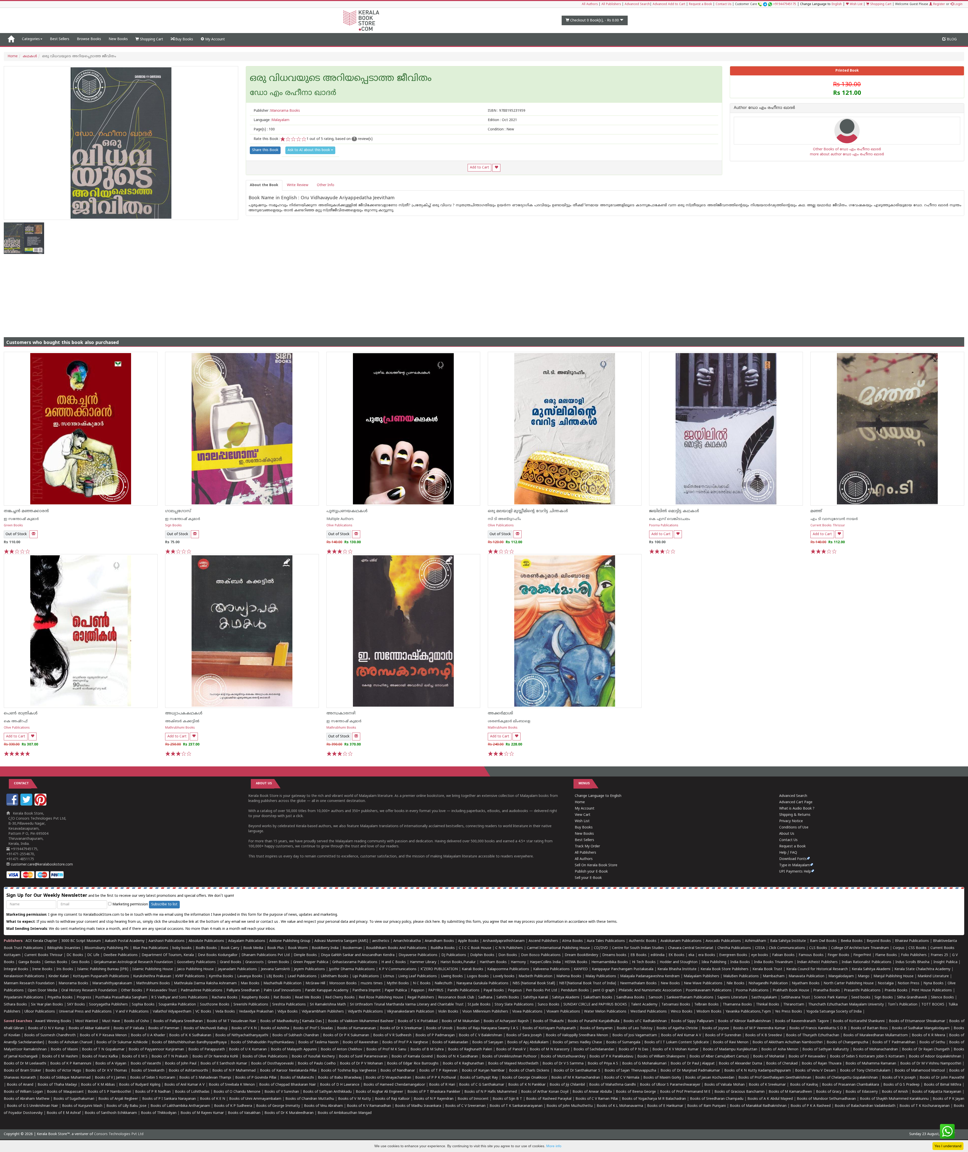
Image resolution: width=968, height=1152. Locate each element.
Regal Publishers (420, 997)
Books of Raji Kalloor (392, 1099)
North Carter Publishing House (849, 983)
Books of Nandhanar (397, 1071)
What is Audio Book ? (796, 809)
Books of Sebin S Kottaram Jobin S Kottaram (867, 1056)
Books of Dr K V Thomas (106, 1071)
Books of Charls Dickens (529, 1071)
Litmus (388, 976)
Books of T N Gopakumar (103, 1049)
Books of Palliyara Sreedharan (178, 1021)
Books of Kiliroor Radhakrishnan (744, 1021)
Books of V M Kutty (354, 1099)
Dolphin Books (482, 955)
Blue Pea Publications (150, 948)
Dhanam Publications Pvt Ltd (265, 955)
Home (13, 56)
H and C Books (393, 962)
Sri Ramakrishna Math (328, 1004)
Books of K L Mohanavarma (620, 1106)
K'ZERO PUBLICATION (439, 969)
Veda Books (225, 1012)
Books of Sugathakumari (73, 1099)
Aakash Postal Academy (125, 941)
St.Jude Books (479, 1004)
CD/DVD (601, 948)
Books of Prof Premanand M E (685, 1092)
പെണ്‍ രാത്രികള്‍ (21, 713)
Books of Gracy (828, 1092)
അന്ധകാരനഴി (340, 713)
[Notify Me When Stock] (33, 534)
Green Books (13, 526)
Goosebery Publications (196, 962)
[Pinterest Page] (41, 804)
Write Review (297, 185)
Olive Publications (339, 526)
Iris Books (64, 969)
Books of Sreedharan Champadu (716, 1099)
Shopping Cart (880, 4)
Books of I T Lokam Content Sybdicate (676, 1042)
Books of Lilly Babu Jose (126, 1106)
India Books (740, 962)
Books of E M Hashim (60, 1056)
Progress (84, 997)
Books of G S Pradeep (901, 1085)
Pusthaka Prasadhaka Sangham (121, 997)
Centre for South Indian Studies (638, 948)
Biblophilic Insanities (63, 948)
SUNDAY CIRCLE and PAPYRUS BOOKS (595, 1004)
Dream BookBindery (581, 955)
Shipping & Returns (794, 815)
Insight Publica (945, 962)
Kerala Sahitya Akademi (871, 969)
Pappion (417, 990)
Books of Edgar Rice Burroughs (412, 1063)
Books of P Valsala (128, 1028)
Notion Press (908, 983)
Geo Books (80, 962)
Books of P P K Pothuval (435, 1078)
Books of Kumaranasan (356, 1028)
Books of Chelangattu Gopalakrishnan (846, 1078)
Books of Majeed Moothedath (513, 1063)
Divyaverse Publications (418, 955)
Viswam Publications (563, 1012)
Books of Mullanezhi (297, 1078)
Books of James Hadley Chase (577, 1042)
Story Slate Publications (514, 1004)
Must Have (111, 1021)
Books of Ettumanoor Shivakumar (917, 1021)
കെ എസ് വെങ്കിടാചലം (669, 519)
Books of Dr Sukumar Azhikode (122, 1042)
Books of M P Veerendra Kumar (759, 1028)
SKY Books (76, 1004)
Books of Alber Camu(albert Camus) (719, 1056)
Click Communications (787, 948)
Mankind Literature (933, 976)
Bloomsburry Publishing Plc (106, 948)
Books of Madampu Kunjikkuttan (730, 1049)
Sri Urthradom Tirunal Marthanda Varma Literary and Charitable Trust (407, 1004)
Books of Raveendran (360, 1042)
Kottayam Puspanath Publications (101, 976)
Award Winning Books (53, 1021)
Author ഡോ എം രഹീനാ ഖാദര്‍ (764, 108)
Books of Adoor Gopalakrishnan (935, 1056)
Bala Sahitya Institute (788, 941)
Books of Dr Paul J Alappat (692, 1063)
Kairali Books (472, 969)
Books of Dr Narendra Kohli (215, 1056)
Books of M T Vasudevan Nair (231, 1021)
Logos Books (478, 976)
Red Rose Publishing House (381, 997)
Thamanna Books (737, 1004)
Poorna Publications (663, 526)
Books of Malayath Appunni (293, 1049)
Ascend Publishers (543, 941)
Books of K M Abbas (98, 1085)
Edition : (502, 120)
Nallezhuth (443, 983)
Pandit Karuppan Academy (326, 990)
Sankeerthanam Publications (690, 997)
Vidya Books (288, 1012)
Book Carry (230, 948)
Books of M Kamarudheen (790, 1092)
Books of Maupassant (65, 1092)
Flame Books (886, 955)
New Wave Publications (703, 983)
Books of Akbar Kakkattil (89, 1028)
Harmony (518, 962)
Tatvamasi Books (675, 1004)
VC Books (203, 1012)
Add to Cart (479, 167)
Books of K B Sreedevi (763, 1035)
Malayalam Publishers (701, 976)
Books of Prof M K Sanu (386, 1049)
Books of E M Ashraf (64, 1113)
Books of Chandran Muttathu (309, 1099)
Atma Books (572, 941)
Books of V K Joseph (899, 1078)
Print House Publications (932, 990)
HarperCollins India (545, 962)
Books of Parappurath (206, 1049)
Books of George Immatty (278, 1106)
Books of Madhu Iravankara (418, 1106)
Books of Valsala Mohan (724, 1085)
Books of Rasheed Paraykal (548, 1099)
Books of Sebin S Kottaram (152, 1078)
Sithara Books (15, 1004)
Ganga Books (29, 962)
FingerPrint (862, 955)
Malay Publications (600, 976)
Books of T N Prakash (170, 1056)
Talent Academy (644, 1004)
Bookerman (352, 948)
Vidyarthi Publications (365, 1012)
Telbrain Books (706, 1004)
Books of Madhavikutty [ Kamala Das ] (292, 1021)
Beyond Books (879, 941)
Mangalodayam (841, 976)
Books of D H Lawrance (339, 1085)
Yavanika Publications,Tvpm (748, 1012)
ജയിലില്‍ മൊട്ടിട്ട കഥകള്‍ (674, 511)
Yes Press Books (788, 1012)
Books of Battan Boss (869, 1028)
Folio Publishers (914, 955)
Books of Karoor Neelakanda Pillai (288, 1071)
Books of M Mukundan (460, 1021)
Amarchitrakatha (407, 941)
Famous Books (811, 955)
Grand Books (230, 962)
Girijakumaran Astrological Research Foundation (133, 962)
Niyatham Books (806, 983)
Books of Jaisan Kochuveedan (709, 1078)
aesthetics (380, 941)
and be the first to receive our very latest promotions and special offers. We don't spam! (120, 896)
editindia (657, 955)
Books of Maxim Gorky (662, 1078)
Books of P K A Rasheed (811, 1106)
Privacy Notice (791, 821)
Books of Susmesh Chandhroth (50, 1035)
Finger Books (838, 955)
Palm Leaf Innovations (282, 990)
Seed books (860, 997)
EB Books (638, 955)
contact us (269, 922)
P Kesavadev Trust (161, 990)
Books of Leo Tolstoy (634, 1028)
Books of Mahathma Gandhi (612, 1085)
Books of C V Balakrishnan (480, 1035)
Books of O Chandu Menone (237, 1092)
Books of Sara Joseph (524, 1035)
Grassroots (254, 962)
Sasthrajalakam (764, 997)
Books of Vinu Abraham (323, 1106)
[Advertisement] (484, 291)
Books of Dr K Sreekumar (401, 1028)
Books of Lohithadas (192, 1092)
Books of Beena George (636, 1092)
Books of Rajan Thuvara (821, 1063)
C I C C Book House (475, 948)
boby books (182, 948)
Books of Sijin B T (507, 1099)
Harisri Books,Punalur (458, 962)
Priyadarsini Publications (23, 997)
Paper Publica (396, 990)
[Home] (11, 39)
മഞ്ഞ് (816, 511)
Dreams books (614, 955)
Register (938, 4)
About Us (786, 834)
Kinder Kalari (58, 976)
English (837, 4)
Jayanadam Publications (237, 969)
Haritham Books (493, 962)
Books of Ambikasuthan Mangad (345, 1113)
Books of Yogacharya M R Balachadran (654, 1099)
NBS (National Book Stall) (533, 983)
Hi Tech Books (644, 962)
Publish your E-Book (591, 872)
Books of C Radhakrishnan (645, 1021)
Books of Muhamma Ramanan (870, 1063)
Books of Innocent (473, 1099)
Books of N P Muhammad (234, 1071)
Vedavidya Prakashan (256, 1012)
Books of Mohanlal (768, 1056)
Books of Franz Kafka (100, 1056)
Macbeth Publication (535, 976)
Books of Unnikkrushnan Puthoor (509, 1056)
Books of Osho (136, 1021)
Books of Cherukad (782, 1063)
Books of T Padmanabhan (893, 1042)
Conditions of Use (793, 827)
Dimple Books (305, 955)
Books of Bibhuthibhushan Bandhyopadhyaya (189, 1042)
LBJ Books (275, 976)
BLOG (951, 39)
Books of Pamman (163, 1028)
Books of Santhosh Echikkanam (111, 1113)
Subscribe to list (164, 904)
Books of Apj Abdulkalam (528, 1042)
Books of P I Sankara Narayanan (169, 1099)
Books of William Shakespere (661, 1056)
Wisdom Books (709, 1012)
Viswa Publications (527, 1012)
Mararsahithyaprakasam (112, 983)
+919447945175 (784, 4)
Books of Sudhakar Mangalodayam (921, 1028)
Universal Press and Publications (85, 1012)
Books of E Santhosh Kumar (223, 1063)
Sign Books (173, 526)
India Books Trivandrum (773, 962)
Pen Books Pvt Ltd (541, 990)
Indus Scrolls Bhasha (912, 962)
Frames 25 (939, 955)
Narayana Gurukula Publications (482, 983)
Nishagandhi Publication (768, 983)
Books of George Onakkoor (524, 1078)
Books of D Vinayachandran (388, 1078)
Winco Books (681, 1012)
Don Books (507, 955)
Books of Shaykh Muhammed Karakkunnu (894, 1099)
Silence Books (942, 997)
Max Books (250, 983)
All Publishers (611, 4)
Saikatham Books (597, 997)
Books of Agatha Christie (677, 1028)
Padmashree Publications (201, 990)
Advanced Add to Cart (669, 4)
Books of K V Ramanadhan (369, 1106)
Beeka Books (852, 941)
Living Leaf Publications (417, 976)
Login (957, 4)
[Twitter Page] (27, 804)
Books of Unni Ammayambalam (255, 1099)
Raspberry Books (255, 997)
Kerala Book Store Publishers (724, 969)
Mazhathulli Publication (282, 983)
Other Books (131, 990)
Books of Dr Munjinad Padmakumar (690, 1071)
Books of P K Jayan (948, 1099)
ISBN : (506, 111)
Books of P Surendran (723, 1035)
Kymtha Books (221, 976)
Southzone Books (214, 1004)
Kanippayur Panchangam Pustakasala (622, 969)
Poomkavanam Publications (709, 990)
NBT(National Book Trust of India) (587, 983)
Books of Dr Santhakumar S (577, 1071)
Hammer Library (423, 962)
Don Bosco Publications (541, 955)
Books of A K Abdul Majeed (770, 1099)
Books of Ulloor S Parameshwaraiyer (670, 1085)
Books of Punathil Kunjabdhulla (593, 1021)
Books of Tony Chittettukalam (865, 1071)
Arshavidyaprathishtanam (504, 941)
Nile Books (735, 983)
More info (553, 1146)
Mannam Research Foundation (29, 983)
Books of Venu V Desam (815, 1071)
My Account (214, 39)
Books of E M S (134, 1056)
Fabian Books (783, 955)
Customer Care (765, 4)
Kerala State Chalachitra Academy (922, 969)
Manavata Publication (806, 976)
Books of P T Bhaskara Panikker (433, 1092)
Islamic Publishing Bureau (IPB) (102, 969)
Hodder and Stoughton (679, 962)
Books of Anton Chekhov (341, 1049)
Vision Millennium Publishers (485, 1012)
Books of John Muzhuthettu (570, 1106)
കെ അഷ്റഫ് (15, 721)
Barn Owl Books (823, 941)
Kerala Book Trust (767, 969)
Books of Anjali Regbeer (118, 1099)
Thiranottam (793, 1004)
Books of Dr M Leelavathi (25, 1063)
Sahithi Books (507, 997)
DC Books (75, 955)
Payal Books (493, 990)
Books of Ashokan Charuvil (70, 1042)
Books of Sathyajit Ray (479, 1078)
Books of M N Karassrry (549, 1049)
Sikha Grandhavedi (912, 997)
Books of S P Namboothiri (109, 1092)
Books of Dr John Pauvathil (942, 1078)
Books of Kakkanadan (450, 1042)
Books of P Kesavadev (807, 1056)
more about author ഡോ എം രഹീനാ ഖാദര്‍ (847, 154)
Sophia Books (143, 1004)
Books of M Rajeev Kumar (202, 1113)
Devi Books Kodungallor (217, 955)
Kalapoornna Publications (508, 969)
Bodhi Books (206, 948)
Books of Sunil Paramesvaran (363, 1056)
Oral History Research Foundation (89, 990)
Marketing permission (129, 904)
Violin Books (448, 1012)
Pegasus (515, 990)
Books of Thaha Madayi (57, 1085)
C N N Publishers (509, 948)
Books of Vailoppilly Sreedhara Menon (577, 1035)
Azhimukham (755, 941)
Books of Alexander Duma (740, 1063)
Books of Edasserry (861, 1092)
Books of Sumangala (623, 1042)
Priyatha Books (60, 997)
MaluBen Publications (741, 976)
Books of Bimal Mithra (942, 1085)
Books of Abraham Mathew (26, 1099)
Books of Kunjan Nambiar (483, 1071)
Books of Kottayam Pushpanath (549, 1028)
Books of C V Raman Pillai (597, 1099)
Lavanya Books (249, 976)
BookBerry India (325, 948)
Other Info (325, 185)
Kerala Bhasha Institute (677, 969)
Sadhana (485, 997)
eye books (759, 955)
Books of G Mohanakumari (644, 1063)
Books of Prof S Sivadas (313, 1028)
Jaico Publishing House (195, 969)
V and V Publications (132, 1012)
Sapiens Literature (732, 997)
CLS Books (818, 948)
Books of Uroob (439, 1028)
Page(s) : (264, 129)
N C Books (422, 983)
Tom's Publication (902, 1004)
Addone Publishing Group (289, 941)
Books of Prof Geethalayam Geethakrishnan (774, 1078)
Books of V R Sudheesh (392, 1035)
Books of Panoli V (510, 1049)
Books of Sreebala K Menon (232, 1085)
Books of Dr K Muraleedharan (289, 1113)
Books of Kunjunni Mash (82, 1106)
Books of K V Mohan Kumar (675, 1049)
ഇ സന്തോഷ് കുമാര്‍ (21, 519)
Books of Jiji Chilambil (567, 1085)
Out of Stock (16, 534)
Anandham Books (439, 941)
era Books (706, 955)
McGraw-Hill (315, 983)
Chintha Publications (734, 948)
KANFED (581, 969)
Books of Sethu (932, 1042)
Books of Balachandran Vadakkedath (865, 1106)
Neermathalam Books (638, 983)
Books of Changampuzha (847, 1042)
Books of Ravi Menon (730, 1042)
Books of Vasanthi (146, 1063)
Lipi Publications (365, 976)
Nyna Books (933, 983)
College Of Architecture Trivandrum (860, 948)
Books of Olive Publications (265, 1056)
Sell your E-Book (588, 878)
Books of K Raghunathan (463, 1063)
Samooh (655, 997)
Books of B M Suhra (427, 1049)
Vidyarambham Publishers (323, 1012)
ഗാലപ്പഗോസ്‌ (178, 511)
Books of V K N (244, 1028)
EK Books (676, 955)
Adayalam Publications (246, 941)
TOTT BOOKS (932, 1004)
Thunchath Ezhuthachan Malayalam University (846, 1004)
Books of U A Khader (148, 1035)
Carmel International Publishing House (558, 948)
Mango (863, 976)
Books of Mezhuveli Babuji (205, 1028)
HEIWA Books (576, 962)
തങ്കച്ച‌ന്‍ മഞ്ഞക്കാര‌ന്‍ (26, 511)
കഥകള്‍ (30, 56)
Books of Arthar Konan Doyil (544, 1092)
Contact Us (723, 4)
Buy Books (183, 39)
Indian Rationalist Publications (866, 962)
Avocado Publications (723, 941)
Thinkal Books (767, 1004)
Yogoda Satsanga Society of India (834, 1012)
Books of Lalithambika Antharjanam (180, 1106)
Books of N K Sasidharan (457, 1056)
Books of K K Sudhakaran (190, 1035)
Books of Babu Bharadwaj (339, 1078)
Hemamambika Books (609, 962)
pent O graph (604, 990)
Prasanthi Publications (862, 990)
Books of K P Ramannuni (70, 1063)
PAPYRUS (435, 990)
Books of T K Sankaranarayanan (516, 1106)
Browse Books (89, 39)
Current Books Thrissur (827, 526)
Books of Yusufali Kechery (313, 1056)
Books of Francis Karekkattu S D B (817, 1028)
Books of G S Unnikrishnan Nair (32, 1106)
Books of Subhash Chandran (295, 1035)
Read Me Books (308, 997)
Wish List (855, 4)
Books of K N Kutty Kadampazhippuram (757, 1071)
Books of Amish (895, 1092)
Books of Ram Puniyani (706, 1106)
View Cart (582, 815)
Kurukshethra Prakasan (152, 976)
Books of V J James (110, 1078)
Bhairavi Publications (912, 941)
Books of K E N (212, 1099)
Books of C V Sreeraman (465, 1106)
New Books (118, 39)
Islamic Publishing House (152, 969)
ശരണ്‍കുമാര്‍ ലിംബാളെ (509, 721)
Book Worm (298, 948)
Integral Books (16, 969)
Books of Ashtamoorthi (188, 1071)
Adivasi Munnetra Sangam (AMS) (341, 941)
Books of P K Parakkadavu (611, 1056)
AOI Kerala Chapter (41, 941)
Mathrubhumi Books (180, 728)
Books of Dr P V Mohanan (361, 1063)
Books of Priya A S (603, 1063)
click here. (433, 922)
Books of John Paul (180, 1063)
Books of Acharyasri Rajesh (506, 1021)
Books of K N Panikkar (527, 1085)
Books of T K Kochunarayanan (924, 1106)
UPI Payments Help (795, 872)
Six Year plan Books (47, 1004)
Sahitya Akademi (565, 997)
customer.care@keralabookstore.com (41, 864)
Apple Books (468, 941)
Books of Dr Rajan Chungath (926, 1049)
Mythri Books (398, 983)
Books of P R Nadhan (153, 1092)
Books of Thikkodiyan (158, 1113)
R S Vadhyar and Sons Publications (179, 997)
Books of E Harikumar (665, 1106)
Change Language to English (598, 796)
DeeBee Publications (120, 955)
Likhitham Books (334, 976)
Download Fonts (793, 859)
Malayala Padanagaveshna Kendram (650, 976)
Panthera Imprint (366, 990)
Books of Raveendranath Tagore (802, 1021)
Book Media (253, 948)
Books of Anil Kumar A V (681, 1035)
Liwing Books (452, 976)
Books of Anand (20, 1085)
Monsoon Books (343, 983)
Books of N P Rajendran (433, 1099)
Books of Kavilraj (804, 1085)
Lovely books (504, 976)
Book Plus (275, 948)
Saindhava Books (630, 997)
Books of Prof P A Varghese (405, 1042)
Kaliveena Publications (551, 969)
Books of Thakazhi (548, 1021)
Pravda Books (896, 990)
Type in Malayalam (794, 865)
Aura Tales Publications (606, 941)
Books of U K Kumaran (248, 1049)
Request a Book (700, 4)
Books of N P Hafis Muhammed (490, 1092)
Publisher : (277, 111)
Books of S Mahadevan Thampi (205, 1078)
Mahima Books (568, 976)
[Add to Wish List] (496, 168)
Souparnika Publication (177, 1004)
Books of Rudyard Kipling (139, 1085)
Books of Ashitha (275, 1028)
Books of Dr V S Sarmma (563, 1063)
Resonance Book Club (456, 997)
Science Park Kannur (830, 997)
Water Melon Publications (605, 1012)
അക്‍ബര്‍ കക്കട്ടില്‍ (182, 721)
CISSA (760, 948)
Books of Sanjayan (487, 1042)
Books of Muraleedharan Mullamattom (875, 1035)
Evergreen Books (733, 955)
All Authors (590, 4)
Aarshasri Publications (166, 941)
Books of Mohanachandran (875, 1049)
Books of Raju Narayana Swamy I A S (487, 1028)
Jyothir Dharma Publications (352, 969)
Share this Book (265, 150)
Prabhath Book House (791, 990)
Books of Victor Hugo (63, 1071)
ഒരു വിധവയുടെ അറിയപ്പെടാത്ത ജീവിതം (341, 79)
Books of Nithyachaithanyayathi (241, 1035)
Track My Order (587, 846)
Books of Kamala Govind (412, 1056)
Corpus (898, 948)
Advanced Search (637, 4)
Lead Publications (302, 976)
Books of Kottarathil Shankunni (859, 1021)
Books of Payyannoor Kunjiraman (156, 1049)
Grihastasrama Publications (354, 962)
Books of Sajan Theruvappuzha (630, 1071)
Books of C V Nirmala (621, 1078)
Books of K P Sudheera (233, 1106)
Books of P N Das (634, 1049)
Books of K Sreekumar (767, 1085)
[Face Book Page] (12, 804)
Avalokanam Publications (681, 941)
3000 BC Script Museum (81, 941)
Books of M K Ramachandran (575, 1078)
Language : (271, 120)
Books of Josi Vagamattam (634, 1035)
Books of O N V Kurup (46, 1028)
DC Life (93, 955)
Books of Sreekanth (147, 1071)
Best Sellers (59, 39)
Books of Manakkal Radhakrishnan (758, 1106)
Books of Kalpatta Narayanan (936, 1092)
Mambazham (773, 976)
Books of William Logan (23, 1092)
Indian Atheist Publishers (817, 962)
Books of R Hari (442, 1085)
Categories (31, 39)
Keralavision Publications (24, 976)
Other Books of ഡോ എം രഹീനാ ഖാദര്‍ (847, 149)
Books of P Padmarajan (435, 1035)
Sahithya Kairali (535, 997)
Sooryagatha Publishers (108, 1004)
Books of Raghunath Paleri (470, 1049)
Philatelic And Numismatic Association (650, 990)
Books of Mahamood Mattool (920, 1071)
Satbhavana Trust (795, 997)
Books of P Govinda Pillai (255, 1078)
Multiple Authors (340, 519)
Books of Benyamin (596, 1028)
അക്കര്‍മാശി (500, 713)
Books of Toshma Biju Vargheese (348, 1071)
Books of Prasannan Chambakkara (850, 1085)
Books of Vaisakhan (244, 1113)
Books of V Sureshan (281, 1092)
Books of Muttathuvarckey (563, 1056)
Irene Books (42, 969)
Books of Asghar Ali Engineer (379, 1092)
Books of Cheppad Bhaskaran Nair (287, 1085)
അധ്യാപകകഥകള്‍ (183, 713)
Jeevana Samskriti (275, 969)
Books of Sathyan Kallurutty (825, 1049)
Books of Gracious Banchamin (739, 1092)
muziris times (372, 983)
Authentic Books (642, 941)
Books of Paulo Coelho (317, 1063)
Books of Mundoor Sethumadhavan (826, 1099)
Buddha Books (443, 948)
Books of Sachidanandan (593, 1049)
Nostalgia (886, 983)
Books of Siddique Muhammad (65, 1078)
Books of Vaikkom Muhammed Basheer (361, 1021)
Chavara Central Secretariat (690, 948)
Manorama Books (73, 983)
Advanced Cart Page (795, 802)
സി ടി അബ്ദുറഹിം (504, 519)
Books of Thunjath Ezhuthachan (812, 1035)
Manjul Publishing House (893, 976)
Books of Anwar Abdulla (592, 1092)
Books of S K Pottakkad (418, 1021)
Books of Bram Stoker (22, 1071)
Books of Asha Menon (779, 1049)
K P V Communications (397, 969)
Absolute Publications (206, 941)
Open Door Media (42, 990)
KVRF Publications (190, 976)
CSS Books (917, 948)
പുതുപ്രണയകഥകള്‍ (347, 511)
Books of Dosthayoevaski (272, 1063)
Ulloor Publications (39, 1012)
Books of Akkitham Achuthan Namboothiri (787, 1042)
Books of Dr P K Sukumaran (346, 1035)
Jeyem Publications (309, 969)
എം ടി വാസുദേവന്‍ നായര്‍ (834, 519)
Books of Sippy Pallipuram (692, 1021)
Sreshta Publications (289, 1004)
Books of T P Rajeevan (438, 1071)
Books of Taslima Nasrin (318, 1042)
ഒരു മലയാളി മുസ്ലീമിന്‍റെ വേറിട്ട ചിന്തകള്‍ (528, 511)
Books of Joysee (715, 1028)
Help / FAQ (788, 853)
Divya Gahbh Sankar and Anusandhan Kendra (358, 955)
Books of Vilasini (64, 1049)
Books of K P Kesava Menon (103, 1035)
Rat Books (282, 997)
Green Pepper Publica (310, 962)
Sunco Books (548, 1004)
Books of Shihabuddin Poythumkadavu (262, 1042)
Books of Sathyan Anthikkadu (327, 1092)
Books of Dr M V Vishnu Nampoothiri (930, 1063)
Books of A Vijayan (110, 1063)
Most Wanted (86, 1021)
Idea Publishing (714, 962)
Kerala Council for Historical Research (817, 969)
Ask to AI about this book (309, 150)
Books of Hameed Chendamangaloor (394, 1085)
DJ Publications (453, 955)
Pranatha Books (826, 990)
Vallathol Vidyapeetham (172, 1012)
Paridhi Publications (463, 990)
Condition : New (501, 129)
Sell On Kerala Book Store (596, 865)
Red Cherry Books (340, 997)
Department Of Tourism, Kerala (168, 955)
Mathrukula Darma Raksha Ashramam (205, 983)
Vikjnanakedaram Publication (410, 1012)
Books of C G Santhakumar (481, 1085)
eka (691, 955)
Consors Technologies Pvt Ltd (118, 1134)
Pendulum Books (575, 990)
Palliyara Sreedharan (243, 990)
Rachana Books (224, 997)
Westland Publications (649, 1012)
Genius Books (56, 962)
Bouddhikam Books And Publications (396, 948)
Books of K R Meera (928, 1035)
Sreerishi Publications (250, 1004)
